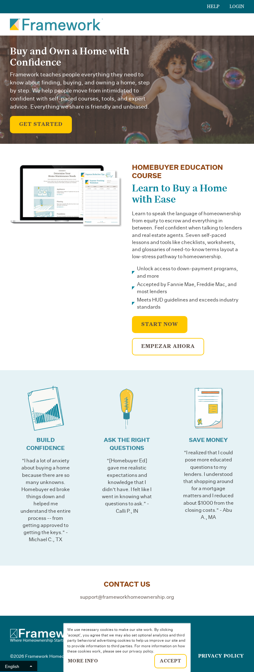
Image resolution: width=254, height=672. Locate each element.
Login (237, 6)
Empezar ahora (168, 346)
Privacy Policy (221, 655)
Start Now (159, 324)
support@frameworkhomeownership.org (127, 597)
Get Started (41, 124)
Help (213, 6)
